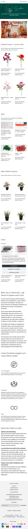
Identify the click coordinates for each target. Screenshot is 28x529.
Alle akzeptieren (14, 266)
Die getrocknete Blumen (14, 498)
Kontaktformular (14, 487)
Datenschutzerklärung (9, 515)
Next (26, 29)
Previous (2, 29)
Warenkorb (24, 1)
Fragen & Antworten (14, 489)
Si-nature (14, 521)
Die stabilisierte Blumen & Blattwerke (14, 494)
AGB (21, 515)
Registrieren (23, 505)
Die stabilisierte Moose (14, 496)
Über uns (14, 486)
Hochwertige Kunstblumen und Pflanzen (14, 499)
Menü (4, 1)
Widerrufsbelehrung (20, 516)
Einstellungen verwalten (14, 272)
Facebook (14, 510)
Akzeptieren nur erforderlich (14, 269)
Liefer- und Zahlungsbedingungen (9, 516)
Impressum (17, 515)
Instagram (9, 510)
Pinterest (19, 510)
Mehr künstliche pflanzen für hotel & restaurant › (11, 175)
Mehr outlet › (3, 243)
